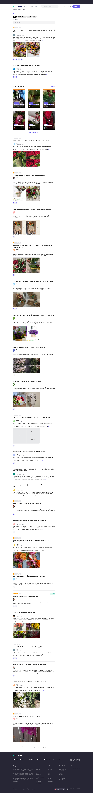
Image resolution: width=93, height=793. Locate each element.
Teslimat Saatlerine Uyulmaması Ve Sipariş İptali (27, 647)
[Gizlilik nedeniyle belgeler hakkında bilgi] (22, 59)
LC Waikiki (38, 773)
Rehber (38, 759)
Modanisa (49, 768)
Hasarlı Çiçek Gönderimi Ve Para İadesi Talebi (27, 381)
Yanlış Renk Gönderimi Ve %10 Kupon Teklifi (26, 716)
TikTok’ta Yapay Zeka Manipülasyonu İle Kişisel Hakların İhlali (23, 777)
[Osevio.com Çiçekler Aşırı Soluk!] (34, 120)
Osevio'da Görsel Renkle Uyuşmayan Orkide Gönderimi (29, 520)
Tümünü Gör (52, 86)
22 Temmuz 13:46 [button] (19, 250)
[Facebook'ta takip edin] (77, 760)
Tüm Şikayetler (15, 781)
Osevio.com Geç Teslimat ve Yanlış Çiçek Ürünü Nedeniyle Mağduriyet (31, 541)
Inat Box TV (61, 774)
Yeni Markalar (38, 783)
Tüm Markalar (38, 781)
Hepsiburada (50, 769)
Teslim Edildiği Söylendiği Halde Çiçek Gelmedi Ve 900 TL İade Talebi (32, 485)
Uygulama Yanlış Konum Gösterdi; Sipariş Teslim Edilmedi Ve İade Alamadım (23, 769)
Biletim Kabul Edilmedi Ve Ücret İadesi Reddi (20, 779)
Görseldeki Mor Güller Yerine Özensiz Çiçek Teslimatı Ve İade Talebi (33, 315)
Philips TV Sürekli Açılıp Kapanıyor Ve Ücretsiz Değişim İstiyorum (23, 768)
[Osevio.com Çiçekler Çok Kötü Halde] (49, 120)
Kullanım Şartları (38, 788)
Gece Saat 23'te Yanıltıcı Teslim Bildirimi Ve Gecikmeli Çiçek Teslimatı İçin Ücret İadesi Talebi (34, 469)
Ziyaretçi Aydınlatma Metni (28, 788)
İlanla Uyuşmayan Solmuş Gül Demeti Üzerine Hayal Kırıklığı (31, 140)
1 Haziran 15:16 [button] (18, 490)
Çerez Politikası (24, 789)
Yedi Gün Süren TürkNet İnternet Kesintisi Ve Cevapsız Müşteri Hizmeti (23, 774)
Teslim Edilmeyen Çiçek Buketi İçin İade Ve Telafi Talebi (30, 664)
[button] (17, 27)
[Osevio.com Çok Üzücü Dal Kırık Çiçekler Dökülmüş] (19, 99)
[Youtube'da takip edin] (74, 760)
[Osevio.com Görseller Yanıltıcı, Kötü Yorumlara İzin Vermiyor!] (49, 99)
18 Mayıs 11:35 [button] (18, 545)
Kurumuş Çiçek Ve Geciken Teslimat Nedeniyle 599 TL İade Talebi (33, 281)
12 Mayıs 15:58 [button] (18, 719)
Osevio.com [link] (17, 14)
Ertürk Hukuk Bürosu (62, 778)
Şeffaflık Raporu (46, 759)
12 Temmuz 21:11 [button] (18, 318)
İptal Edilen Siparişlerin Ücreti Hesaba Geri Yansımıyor (29, 576)
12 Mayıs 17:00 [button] (18, 685)
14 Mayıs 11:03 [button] (18, 616)
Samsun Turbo (61, 779)
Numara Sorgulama (51, 775)
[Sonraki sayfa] (45, 747)
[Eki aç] (19, 49)
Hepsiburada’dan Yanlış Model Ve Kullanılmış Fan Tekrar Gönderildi (23, 778)
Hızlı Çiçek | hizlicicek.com (40, 777)
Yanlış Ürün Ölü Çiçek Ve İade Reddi (24, 612)
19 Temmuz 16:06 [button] (19, 284)
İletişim (58, 759)
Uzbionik (60, 775)
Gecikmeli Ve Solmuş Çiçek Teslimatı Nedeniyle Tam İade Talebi (32, 209)
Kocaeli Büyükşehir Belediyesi (64, 770)
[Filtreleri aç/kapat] (54, 19)
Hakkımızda (15, 759)
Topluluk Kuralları (16, 789)
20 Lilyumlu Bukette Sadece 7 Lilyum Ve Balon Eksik (29, 175)
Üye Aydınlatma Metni (17, 788)
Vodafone (49, 778)
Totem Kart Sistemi (62, 769)
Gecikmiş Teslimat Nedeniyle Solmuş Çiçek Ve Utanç (29, 347)
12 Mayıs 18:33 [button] (18, 668)
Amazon (49, 779)
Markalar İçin (23, 759)
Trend (31, 6)
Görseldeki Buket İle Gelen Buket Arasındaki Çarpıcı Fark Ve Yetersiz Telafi (34, 30)
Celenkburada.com (39, 779)
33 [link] (38, 747)
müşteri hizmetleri (21, 16)
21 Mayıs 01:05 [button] (18, 524)
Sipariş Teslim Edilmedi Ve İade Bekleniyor (26, 596)
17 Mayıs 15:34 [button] (18, 579)
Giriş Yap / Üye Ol (67, 6)
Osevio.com (19, 9)
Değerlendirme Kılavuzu (33, 789)
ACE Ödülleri (31, 759)
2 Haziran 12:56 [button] (18, 474)
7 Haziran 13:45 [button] (18, 421)
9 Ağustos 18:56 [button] (18, 35)
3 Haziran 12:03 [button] (18, 455)
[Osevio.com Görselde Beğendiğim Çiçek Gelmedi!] (34, 99)
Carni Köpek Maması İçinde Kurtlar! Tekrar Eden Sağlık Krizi (23, 773)
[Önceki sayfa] (21, 747)
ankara (29, 16)
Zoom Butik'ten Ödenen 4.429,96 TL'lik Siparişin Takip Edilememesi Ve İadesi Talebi (23, 775)
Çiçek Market (38, 769)
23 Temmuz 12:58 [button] (19, 178)
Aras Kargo (49, 773)
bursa (34, 16)
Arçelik (49, 770)
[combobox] (50, 6)
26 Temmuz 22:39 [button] (19, 69)
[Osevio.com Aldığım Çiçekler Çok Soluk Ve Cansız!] (19, 120)
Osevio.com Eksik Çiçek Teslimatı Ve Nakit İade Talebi (29, 451)
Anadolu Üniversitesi (62, 777)
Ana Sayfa (14, 9)
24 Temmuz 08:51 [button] (19, 144)
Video (36, 6)
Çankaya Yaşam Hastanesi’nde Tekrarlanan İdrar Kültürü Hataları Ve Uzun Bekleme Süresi (23, 770)
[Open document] (14, 59)
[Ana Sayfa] (17, 6)
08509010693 (61, 768)
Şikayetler (26, 6)
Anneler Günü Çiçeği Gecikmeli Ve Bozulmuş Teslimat (29, 681)
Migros (49, 774)
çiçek (15, 16)
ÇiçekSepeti (38, 775)
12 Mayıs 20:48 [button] (18, 650)
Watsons (37, 770)
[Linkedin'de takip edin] (79, 760)
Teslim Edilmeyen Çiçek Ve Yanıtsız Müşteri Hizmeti (28, 503)
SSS (53, 759)
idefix (37, 778)
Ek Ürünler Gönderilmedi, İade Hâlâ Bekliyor (26, 65)
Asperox (60, 773)
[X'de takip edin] (71, 760)
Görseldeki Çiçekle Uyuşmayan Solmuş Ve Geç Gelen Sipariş (31, 417)
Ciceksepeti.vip (38, 774)
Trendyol (37, 768)
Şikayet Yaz (76, 6)
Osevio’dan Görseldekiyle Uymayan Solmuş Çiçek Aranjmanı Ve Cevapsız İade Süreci (32, 246)
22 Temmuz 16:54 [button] (19, 212)
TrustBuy (68, 789)
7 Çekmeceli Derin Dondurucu (75, 768)
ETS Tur (49, 777)
